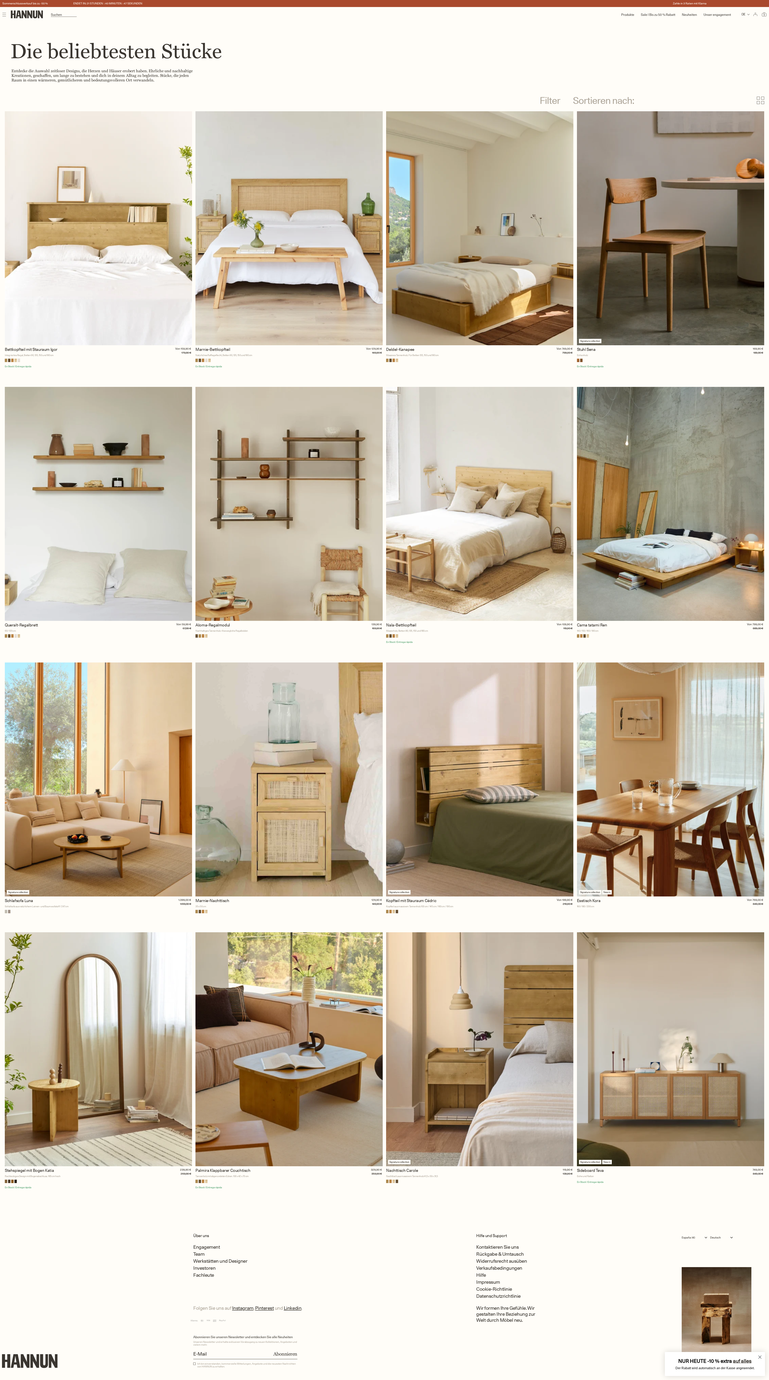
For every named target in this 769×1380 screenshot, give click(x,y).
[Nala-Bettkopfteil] (479, 504)
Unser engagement (717, 15)
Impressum (488, 1282)
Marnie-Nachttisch (212, 900)
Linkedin (292, 1308)
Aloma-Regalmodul (212, 625)
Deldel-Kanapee (400, 349)
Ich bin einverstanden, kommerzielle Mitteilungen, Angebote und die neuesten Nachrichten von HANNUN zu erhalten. (246, 1365)
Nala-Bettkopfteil (401, 625)
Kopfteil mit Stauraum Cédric (411, 900)
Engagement (206, 1247)
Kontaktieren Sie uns (497, 1247)
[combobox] (695, 1237)
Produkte (627, 15)
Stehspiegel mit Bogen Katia (29, 1170)
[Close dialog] (759, 1357)
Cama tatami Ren (592, 625)
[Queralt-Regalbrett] (98, 504)
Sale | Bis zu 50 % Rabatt (658, 15)
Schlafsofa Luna (19, 900)
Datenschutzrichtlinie (498, 1296)
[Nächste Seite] (384, 1206)
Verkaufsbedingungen (499, 1268)
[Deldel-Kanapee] (479, 228)
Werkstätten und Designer (220, 1261)
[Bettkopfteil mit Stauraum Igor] (98, 228)
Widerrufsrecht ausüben (501, 1261)
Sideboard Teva (590, 1170)
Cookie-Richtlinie (494, 1289)
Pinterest (264, 1308)
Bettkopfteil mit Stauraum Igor (31, 349)
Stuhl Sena (586, 349)
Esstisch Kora (589, 900)
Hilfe (481, 1275)
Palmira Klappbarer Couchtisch (222, 1170)
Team (198, 1254)
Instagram (243, 1308)
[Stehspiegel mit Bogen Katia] (98, 1049)
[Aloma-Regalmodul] (289, 504)
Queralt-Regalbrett (21, 625)
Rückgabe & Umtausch (500, 1254)
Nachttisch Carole (402, 1170)
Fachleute (203, 1275)
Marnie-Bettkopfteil (212, 349)
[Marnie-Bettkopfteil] (289, 228)
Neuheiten (689, 15)
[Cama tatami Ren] (670, 504)
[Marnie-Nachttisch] (289, 779)
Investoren (204, 1268)
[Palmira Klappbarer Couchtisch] (289, 1049)
